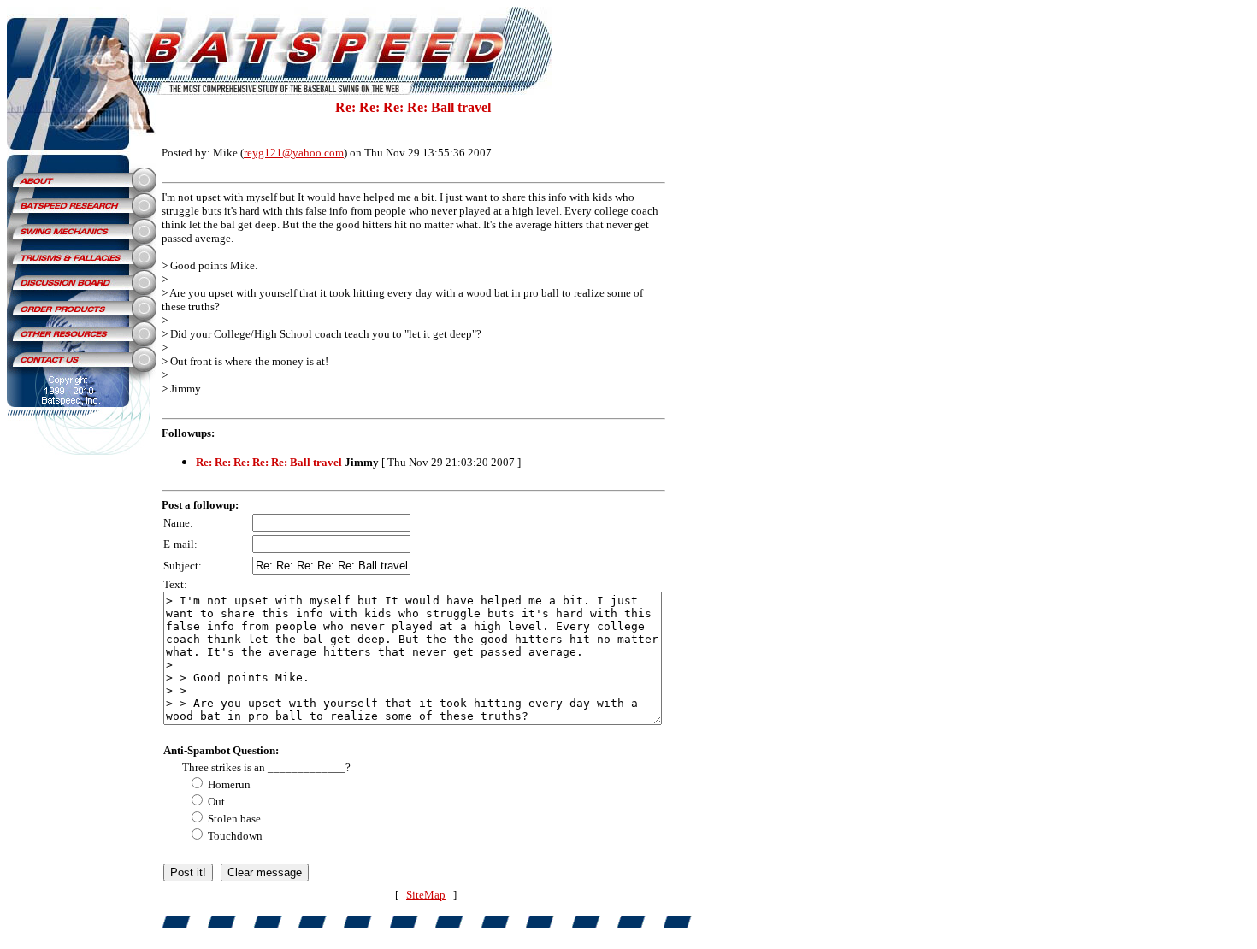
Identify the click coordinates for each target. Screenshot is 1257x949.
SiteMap (426, 894)
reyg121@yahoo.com (294, 152)
